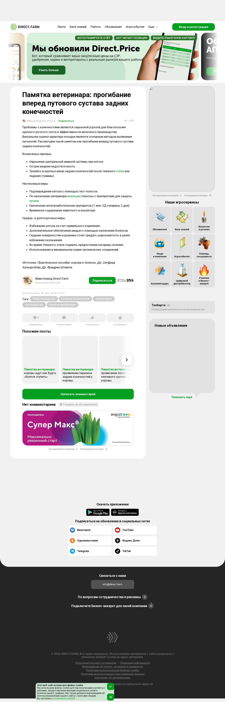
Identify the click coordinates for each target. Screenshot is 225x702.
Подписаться (65, 121)
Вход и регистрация (193, 27)
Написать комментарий (78, 394)
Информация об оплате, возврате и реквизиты (112, 666)
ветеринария (103, 298)
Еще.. (152, 26)
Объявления (113, 26)
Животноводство (44, 298)
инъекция (74, 196)
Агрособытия (135, 26)
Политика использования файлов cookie (112, 670)
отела (120, 171)
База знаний (78, 26)
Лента (61, 26)
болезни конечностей (75, 298)
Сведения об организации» (112, 677)
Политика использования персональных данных (112, 674)
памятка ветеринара (62, 304)
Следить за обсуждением (80, 404)
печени (34, 201)
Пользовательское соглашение (96, 663)
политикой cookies (63, 698)
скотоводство (34, 304)
